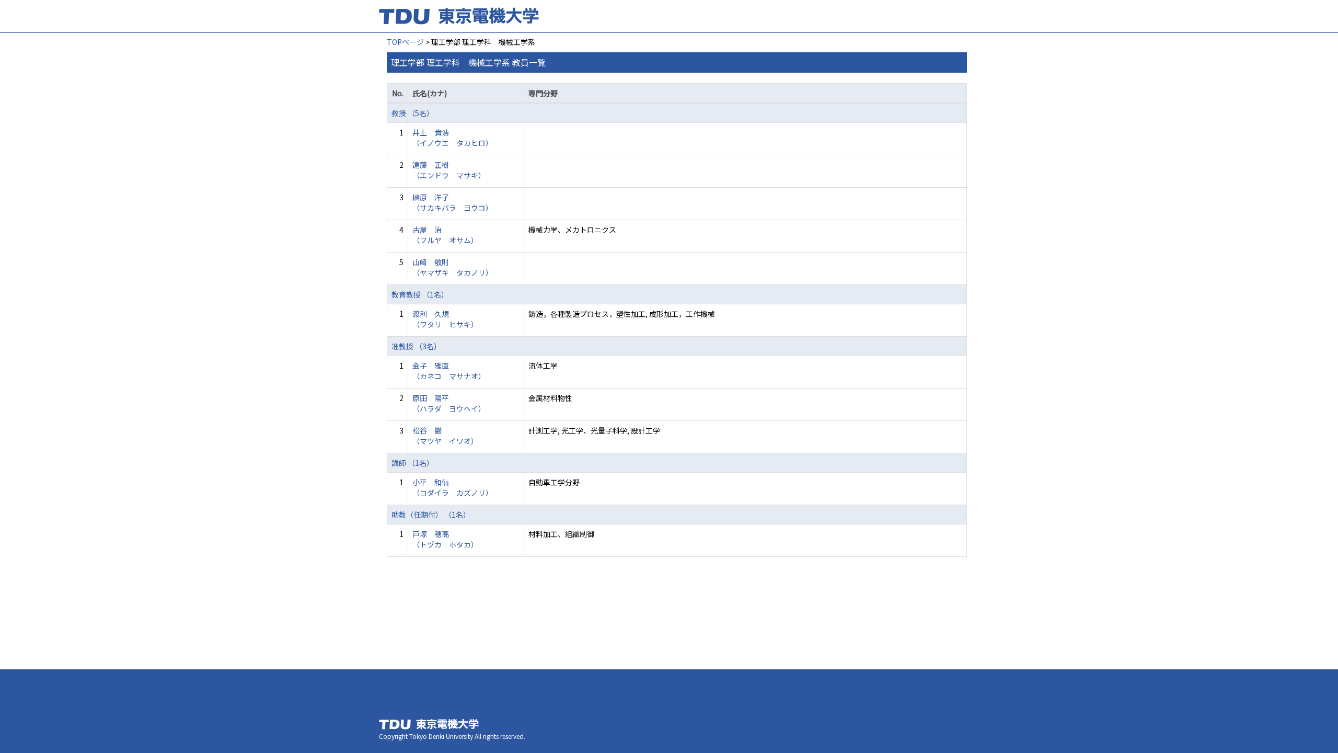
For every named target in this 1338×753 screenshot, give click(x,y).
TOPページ (405, 42)
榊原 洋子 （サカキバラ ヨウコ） (452, 202)
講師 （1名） (412, 463)
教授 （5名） (412, 113)
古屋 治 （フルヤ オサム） (445, 234)
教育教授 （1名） (419, 294)
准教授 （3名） (416, 346)
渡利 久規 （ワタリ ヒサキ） (445, 319)
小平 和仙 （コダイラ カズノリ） (452, 487)
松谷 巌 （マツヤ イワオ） (445, 435)
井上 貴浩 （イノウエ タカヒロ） (452, 137)
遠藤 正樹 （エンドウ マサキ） (449, 169)
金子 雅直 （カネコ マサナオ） (449, 370)
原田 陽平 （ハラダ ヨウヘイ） (449, 403)
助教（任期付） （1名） (430, 514)
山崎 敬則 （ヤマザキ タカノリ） (452, 267)
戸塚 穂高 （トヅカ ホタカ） (445, 539)
